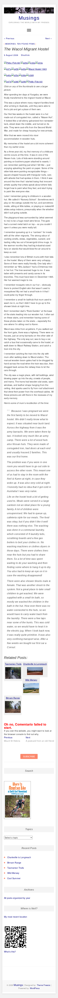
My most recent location (15, 916)
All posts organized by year (17, 897)
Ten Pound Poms (26, 43)
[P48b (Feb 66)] (34, 80)
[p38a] (22, 73)
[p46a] (7, 73)
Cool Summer (14, 878)
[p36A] (30, 73)
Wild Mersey (13, 872)
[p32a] (31, 61)
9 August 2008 (11, 55)
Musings (29, 18)
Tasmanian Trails (15, 867)
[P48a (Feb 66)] (12, 61)
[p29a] (24, 61)
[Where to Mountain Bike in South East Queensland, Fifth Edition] (17, 781)
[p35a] (15, 73)
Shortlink (25, 55)
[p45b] (15, 67)
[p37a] (7, 67)
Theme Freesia (43, 985)
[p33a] (39, 61)
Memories (10, 43)
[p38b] (15, 80)
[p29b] (22, 80)
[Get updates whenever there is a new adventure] (29, 758)
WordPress (35, 988)
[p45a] (22, 67)
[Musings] (29, 7)
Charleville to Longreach (19, 857)
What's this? (10, 951)
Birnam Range (14, 862)
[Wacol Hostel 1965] (36, 67)
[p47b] (7, 80)
